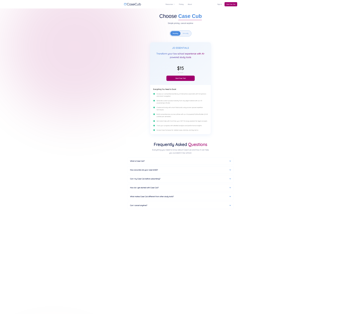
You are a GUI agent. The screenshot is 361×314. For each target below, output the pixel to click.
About (190, 4)
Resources (169, 4)
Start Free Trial (230, 4)
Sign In (219, 4)
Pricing (181, 4)
